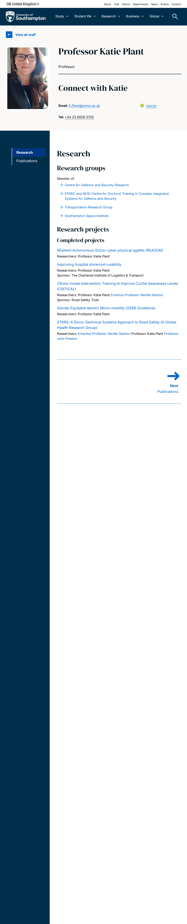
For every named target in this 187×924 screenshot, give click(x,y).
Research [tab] (24, 152)
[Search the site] (174, 17)
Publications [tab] (26, 161)
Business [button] (132, 16)
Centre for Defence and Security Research (97, 185)
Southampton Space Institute (86, 216)
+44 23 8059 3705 (79, 117)
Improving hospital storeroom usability (89, 264)
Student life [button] (82, 16)
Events (165, 4)
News (154, 4)
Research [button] (109, 16)
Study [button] (59, 16)
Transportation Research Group (88, 207)
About (107, 4)
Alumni (126, 4)
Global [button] (154, 16)
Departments (140, 4)
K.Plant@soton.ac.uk (84, 106)
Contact (176, 4)
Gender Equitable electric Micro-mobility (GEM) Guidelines (106, 308)
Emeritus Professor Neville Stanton (136, 295)
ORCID (151, 106)
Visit (116, 4)
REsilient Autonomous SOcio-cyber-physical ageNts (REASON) (110, 250)
